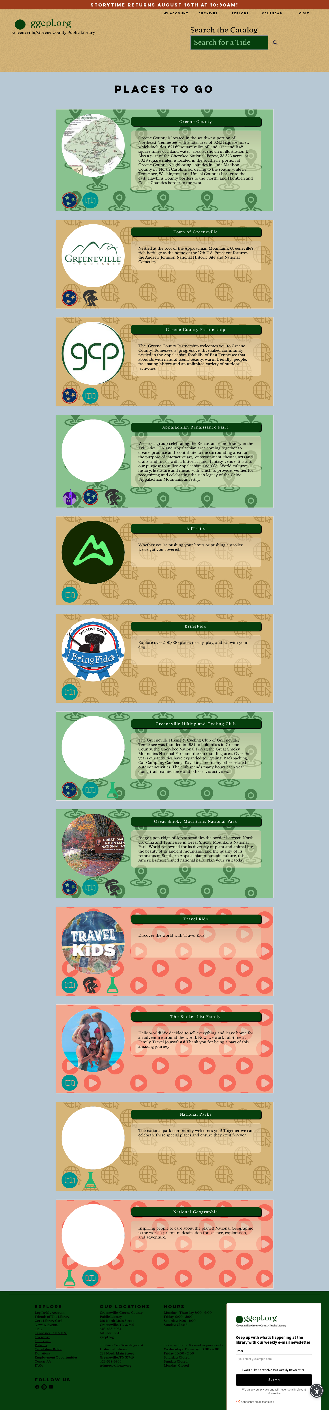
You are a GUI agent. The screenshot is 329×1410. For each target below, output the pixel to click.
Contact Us (43, 1361)
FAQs (39, 1365)
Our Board (43, 1341)
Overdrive (42, 1337)
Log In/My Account (49, 1313)
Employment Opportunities (56, 1357)
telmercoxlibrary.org (115, 1365)
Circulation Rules (48, 1349)
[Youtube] (51, 1387)
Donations (43, 1353)
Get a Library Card (48, 1321)
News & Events (46, 1325)
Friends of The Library (52, 1317)
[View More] (164, 4)
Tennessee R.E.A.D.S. (51, 1333)
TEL (38, 1329)
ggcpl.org (107, 1337)
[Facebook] (37, 1387)
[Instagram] (44, 1387)
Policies (41, 1345)
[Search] (275, 42)
